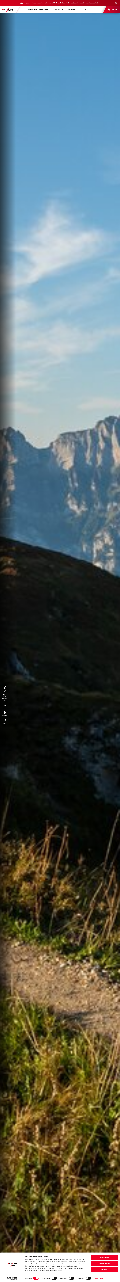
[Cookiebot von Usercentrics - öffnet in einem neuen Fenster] (12, 1278)
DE (85, 9)
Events (64, 9)
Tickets (114, 9)
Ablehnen (104, 1269)
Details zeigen (99, 1278)
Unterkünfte (71, 9)
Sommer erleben (55, 9)
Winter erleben (44, 9)
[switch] (54, 1278)
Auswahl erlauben (104, 1263)
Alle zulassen (104, 1257)
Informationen (33, 9)
